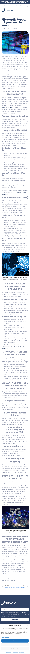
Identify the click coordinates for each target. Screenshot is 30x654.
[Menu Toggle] (27, 10)
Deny (15, 644)
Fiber (10, 580)
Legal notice (21, 652)
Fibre (9, 579)
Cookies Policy (9, 652)
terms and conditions (20, 612)
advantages (5, 86)
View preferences (15, 648)
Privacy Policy (15, 652)
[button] (28, 625)
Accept (15, 641)
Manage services (5, 637)
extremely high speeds (9, 107)
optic (13, 580)
